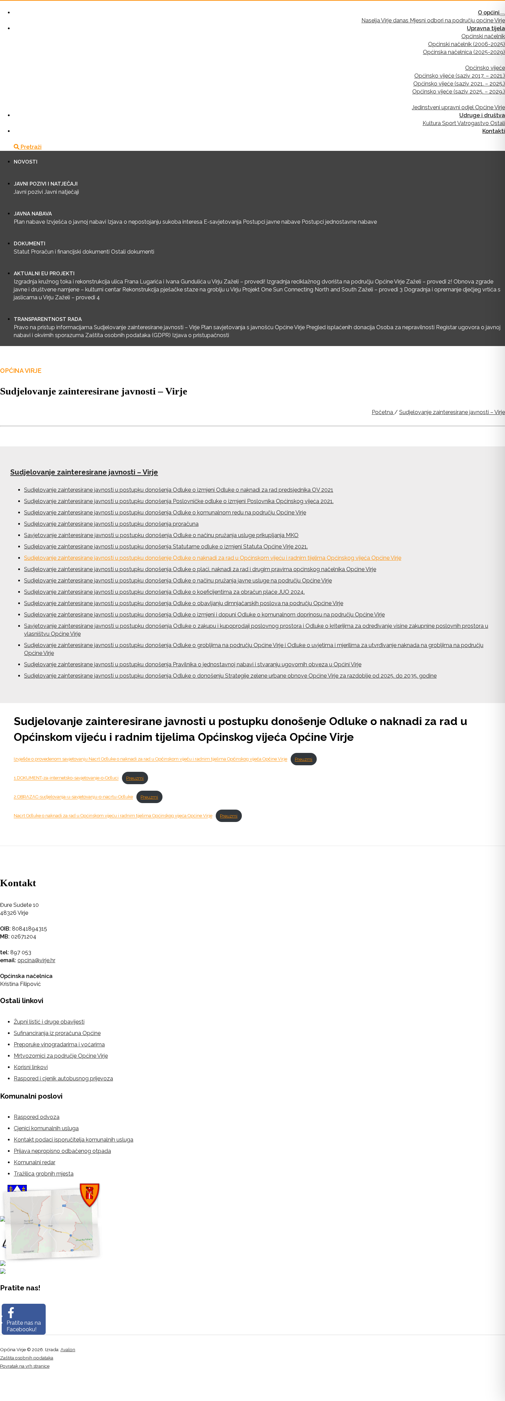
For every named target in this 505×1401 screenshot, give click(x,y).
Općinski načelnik (483, 36)
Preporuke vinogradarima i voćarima (59, 1044)
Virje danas (395, 20)
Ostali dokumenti (132, 251)
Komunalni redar (34, 1162)
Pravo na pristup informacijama (53, 327)
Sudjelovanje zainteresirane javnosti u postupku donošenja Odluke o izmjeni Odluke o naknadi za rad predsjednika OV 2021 (178, 490)
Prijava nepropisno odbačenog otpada (62, 1151)
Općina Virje (15, 4)
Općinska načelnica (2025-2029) (464, 52)
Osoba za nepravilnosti (405, 327)
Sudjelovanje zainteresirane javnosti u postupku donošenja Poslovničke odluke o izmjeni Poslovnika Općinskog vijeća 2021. (179, 501)
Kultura (432, 123)
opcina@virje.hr (36, 960)
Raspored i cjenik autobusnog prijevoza (63, 1078)
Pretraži (30, 147)
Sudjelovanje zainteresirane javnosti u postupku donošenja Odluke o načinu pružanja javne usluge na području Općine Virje (178, 580)
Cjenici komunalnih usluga (46, 1128)
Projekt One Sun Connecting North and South (299, 289)
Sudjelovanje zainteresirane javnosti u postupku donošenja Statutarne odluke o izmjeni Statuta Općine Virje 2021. (166, 546)
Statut (22, 251)
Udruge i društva (482, 115)
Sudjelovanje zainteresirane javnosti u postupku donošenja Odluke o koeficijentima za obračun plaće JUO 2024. (164, 592)
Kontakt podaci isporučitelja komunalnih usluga (73, 1139)
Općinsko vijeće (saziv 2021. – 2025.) (459, 83)
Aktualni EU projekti (44, 273)
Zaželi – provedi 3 (380, 289)
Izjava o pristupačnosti (200, 335)
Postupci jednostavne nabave (339, 222)
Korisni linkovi (31, 1067)
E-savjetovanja (223, 222)
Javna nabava (33, 214)
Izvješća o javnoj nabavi (76, 222)
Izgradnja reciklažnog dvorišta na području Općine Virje (336, 281)
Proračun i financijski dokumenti (70, 251)
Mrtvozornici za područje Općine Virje (61, 1056)
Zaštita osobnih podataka (26, 1357)
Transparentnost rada (48, 319)
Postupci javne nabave (271, 222)
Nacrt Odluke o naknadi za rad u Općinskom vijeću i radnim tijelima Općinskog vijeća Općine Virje (113, 816)
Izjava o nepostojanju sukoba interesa (155, 222)
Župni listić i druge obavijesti (49, 1022)
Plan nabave (29, 222)
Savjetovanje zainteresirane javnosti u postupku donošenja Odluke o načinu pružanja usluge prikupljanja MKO (161, 535)
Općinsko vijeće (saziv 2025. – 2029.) (458, 91)
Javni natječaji (61, 192)
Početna (383, 412)
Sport (449, 123)
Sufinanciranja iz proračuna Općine (57, 1033)
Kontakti (493, 131)
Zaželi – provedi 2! (429, 281)
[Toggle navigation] (502, 15)
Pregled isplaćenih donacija (340, 327)
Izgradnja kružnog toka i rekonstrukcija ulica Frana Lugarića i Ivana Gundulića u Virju (118, 281)
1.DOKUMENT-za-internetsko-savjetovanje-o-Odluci (66, 778)
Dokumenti (29, 244)
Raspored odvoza (36, 1117)
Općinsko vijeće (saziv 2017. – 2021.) (459, 76)
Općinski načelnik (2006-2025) (466, 44)
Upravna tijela (486, 28)
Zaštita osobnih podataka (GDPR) (128, 335)
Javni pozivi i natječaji (46, 184)
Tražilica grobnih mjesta (44, 1173)
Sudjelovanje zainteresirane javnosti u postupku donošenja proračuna (111, 524)
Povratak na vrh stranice (24, 1366)
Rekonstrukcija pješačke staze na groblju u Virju (181, 289)
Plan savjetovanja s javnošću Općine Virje (253, 327)
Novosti (25, 162)
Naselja (371, 20)
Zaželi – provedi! (244, 281)
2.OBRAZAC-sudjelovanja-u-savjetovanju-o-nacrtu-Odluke (73, 797)
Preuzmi (303, 759)
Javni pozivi (28, 192)
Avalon (67, 1349)
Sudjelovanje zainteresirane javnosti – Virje (147, 327)
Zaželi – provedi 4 (77, 297)
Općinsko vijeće (485, 68)
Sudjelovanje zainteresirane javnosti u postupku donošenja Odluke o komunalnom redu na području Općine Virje (165, 512)
